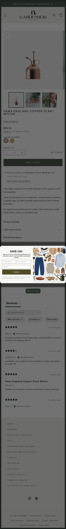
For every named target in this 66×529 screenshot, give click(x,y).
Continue (16, 272)
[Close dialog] (64, 248)
